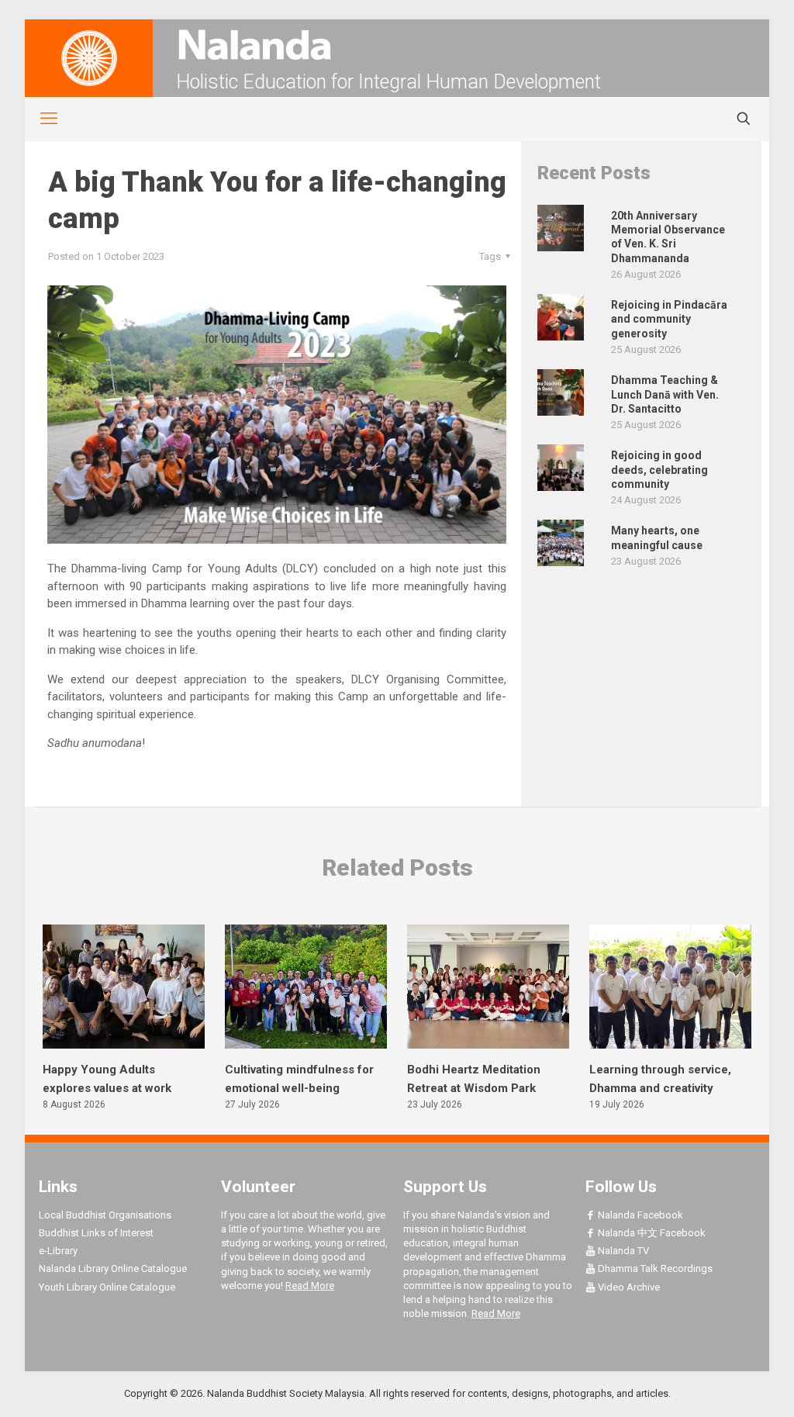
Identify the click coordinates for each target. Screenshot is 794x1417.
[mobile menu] (40, 118)
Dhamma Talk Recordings (654, 1268)
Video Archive (628, 1287)
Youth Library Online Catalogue (107, 1287)
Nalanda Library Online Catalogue (113, 1268)
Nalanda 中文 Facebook (651, 1233)
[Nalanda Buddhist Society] (397, 44)
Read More (309, 1285)
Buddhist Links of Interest (96, 1233)
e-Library (58, 1250)
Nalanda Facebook (639, 1215)
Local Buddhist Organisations (105, 1215)
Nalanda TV (622, 1250)
